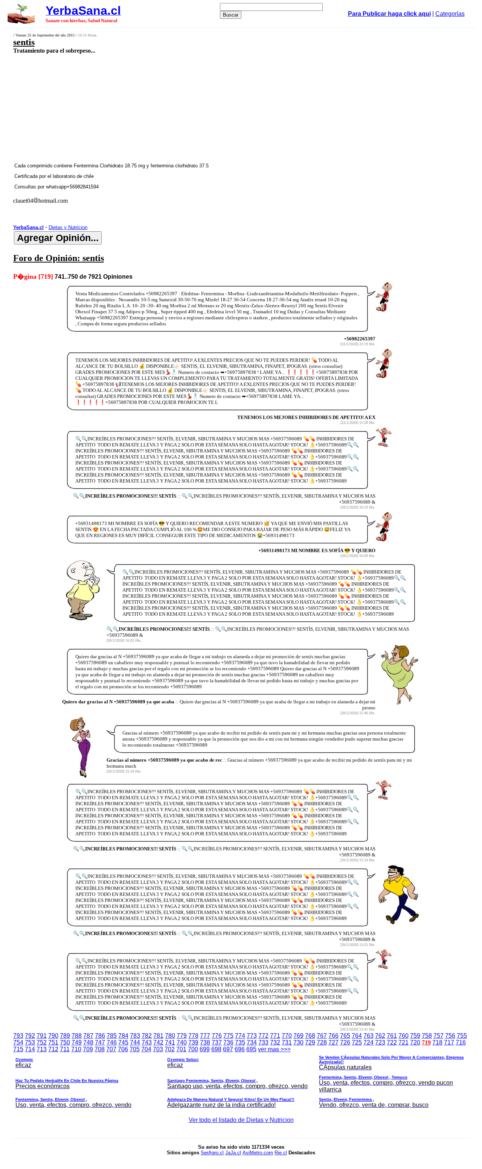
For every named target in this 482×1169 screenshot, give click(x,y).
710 (76, 1049)
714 (30, 1049)
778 (193, 1035)
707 (111, 1049)
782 (147, 1035)
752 (42, 1042)
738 (205, 1042)
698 (216, 1049)
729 (310, 1042)
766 (333, 1035)
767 (322, 1035)
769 (298, 1035)
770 (287, 1035)
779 (182, 1035)
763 (368, 1035)
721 (403, 1042)
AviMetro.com (258, 1152)
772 (263, 1035)
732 (275, 1042)
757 (438, 1035)
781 (158, 1035)
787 (88, 1035)
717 (449, 1042)
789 (65, 1035)
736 (228, 1042)
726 (345, 1042)
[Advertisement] (198, 108)
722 (392, 1042)
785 (112, 1035)
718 (437, 1042)
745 (123, 1042)
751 (53, 1042)
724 (368, 1042)
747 (100, 1042)
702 (170, 1049)
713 (42, 1049)
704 (146, 1049)
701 (181, 1049)
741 (170, 1042)
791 (42, 1035)
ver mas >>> (239, 1077)
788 (77, 1035)
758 (427, 1035)
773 (252, 1035)
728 (322, 1042)
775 (228, 1035)
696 (240, 1049)
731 (287, 1042)
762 (380, 1035)
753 (30, 1042)
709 (88, 1049)
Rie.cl (281, 1152)
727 (333, 1042)
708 (100, 1049)
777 (205, 1035)
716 (461, 1042)
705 (135, 1049)
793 (18, 1035)
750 (65, 1042)
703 (158, 1049)
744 (135, 1042)
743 (147, 1042)
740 (182, 1042)
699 (205, 1049)
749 (77, 1042)
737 (217, 1042)
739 (193, 1042)
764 (357, 1035)
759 (415, 1035)
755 (462, 1035)
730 (298, 1042)
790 (53, 1035)
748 (88, 1042)
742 (158, 1042)
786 (100, 1035)
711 (65, 1049)
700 (193, 1049)
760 (403, 1035)
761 (392, 1035)
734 (252, 1042)
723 (380, 1042)
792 (30, 1035)
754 (18, 1042)
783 (135, 1035)
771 (275, 1035)
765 (345, 1035)
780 (170, 1035)
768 (310, 1035)
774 (240, 1035)
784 (123, 1035)
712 (53, 1049)
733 (263, 1042)
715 (18, 1049)
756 (450, 1035)
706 (123, 1049)
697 (228, 1049)
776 (217, 1035)
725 (357, 1042)
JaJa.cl (233, 1152)
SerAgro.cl (212, 1152)
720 (415, 1042)
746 (112, 1042)
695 (251, 1049)
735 (240, 1042)
